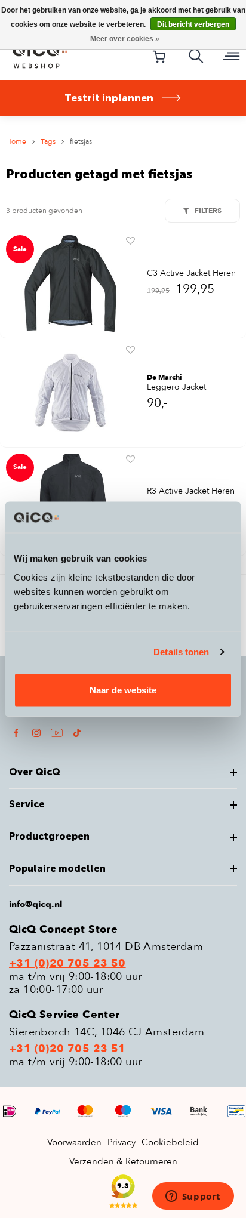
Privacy (121, 1142)
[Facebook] (16, 732)
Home (16, 141)
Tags (48, 141)
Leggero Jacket (176, 387)
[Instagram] (36, 732)
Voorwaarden (74, 1142)
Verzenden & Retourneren (123, 1161)
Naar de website (123, 689)
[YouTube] (57, 732)
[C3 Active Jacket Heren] (70, 282)
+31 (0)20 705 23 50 (67, 963)
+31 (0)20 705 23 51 (67, 1049)
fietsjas (81, 141)
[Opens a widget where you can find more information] (193, 1197)
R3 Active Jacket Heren (191, 491)
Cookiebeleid (170, 1142)
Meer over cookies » (124, 39)
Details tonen (181, 652)
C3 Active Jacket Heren (191, 273)
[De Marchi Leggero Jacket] (70, 392)
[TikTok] (77, 732)
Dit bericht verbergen (193, 24)
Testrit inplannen (108, 98)
